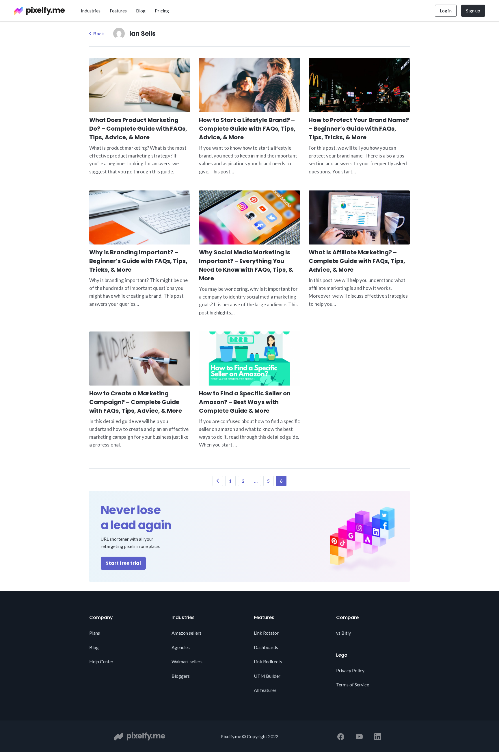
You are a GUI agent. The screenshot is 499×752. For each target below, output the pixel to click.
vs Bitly (343, 633)
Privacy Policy (350, 670)
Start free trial (123, 563)
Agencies (181, 647)
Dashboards (266, 647)
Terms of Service (352, 684)
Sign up (473, 10)
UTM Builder (267, 676)
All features (265, 690)
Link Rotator (266, 633)
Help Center (101, 661)
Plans (94, 633)
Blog (141, 10)
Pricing (162, 10)
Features (118, 10)
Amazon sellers (187, 633)
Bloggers (181, 676)
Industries (90, 10)
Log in (446, 10)
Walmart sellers (187, 661)
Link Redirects (268, 661)
